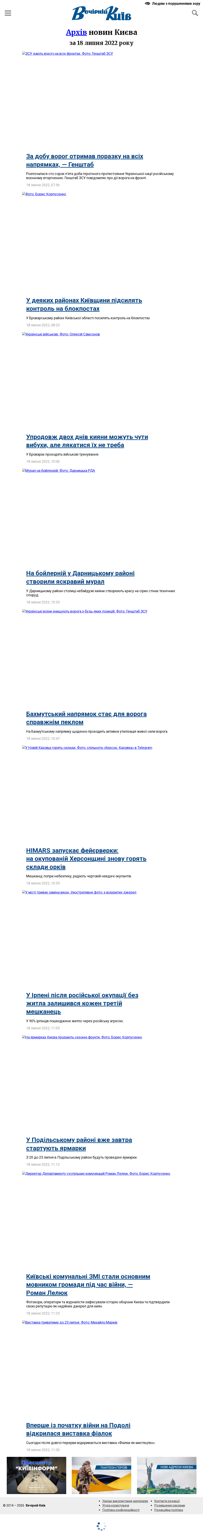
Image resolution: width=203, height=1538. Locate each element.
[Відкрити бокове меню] (8, 13)
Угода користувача (115, 1505)
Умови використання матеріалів (125, 1501)
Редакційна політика (168, 1510)
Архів (76, 32)
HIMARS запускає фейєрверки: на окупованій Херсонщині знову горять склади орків (86, 859)
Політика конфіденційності (121, 1510)
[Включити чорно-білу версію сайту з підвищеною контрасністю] (173, 3)
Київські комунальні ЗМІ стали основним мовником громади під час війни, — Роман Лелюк (88, 1285)
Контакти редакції (167, 1501)
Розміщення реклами (169, 1505)
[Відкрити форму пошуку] (195, 13)
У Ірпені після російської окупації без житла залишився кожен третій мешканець (82, 1003)
